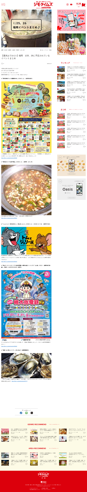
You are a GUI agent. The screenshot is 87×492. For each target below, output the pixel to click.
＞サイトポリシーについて (45, 489)
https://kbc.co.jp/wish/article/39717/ (19, 381)
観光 (50, 50)
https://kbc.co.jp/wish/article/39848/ (9, 158)
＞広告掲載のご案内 (44, 488)
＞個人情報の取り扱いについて (34, 489)
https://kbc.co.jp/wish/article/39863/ (9, 218)
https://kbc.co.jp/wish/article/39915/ (9, 261)
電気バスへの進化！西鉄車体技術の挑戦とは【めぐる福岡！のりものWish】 (19, 454)
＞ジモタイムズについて (33, 488)
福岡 (2, 50)
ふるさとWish (73, 92)
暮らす (14, 456)
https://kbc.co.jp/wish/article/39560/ (9, 346)
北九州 (5, 50)
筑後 (11, 432)
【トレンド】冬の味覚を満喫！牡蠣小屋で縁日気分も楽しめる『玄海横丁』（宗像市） (48, 438)
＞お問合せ (53, 488)
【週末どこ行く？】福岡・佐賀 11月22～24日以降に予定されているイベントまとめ (48, 462)
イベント (46, 50)
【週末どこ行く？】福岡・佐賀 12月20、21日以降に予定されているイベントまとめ (19, 462)
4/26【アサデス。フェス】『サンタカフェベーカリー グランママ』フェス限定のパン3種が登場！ (77, 430)
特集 (74, 70)
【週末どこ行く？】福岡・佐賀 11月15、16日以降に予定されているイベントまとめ (77, 462)
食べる (41, 50)
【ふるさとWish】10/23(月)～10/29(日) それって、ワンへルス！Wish (77, 454)
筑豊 (40, 432)
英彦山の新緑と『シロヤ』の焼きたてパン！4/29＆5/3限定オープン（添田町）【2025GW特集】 (48, 430)
